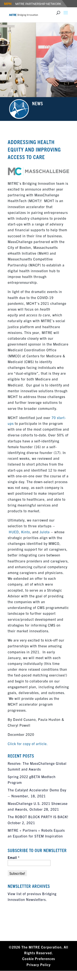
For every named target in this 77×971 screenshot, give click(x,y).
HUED (14, 532)
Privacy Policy (39, 964)
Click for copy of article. (28, 743)
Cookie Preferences (38, 958)
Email (14, 857)
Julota (45, 532)
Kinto (25, 532)
